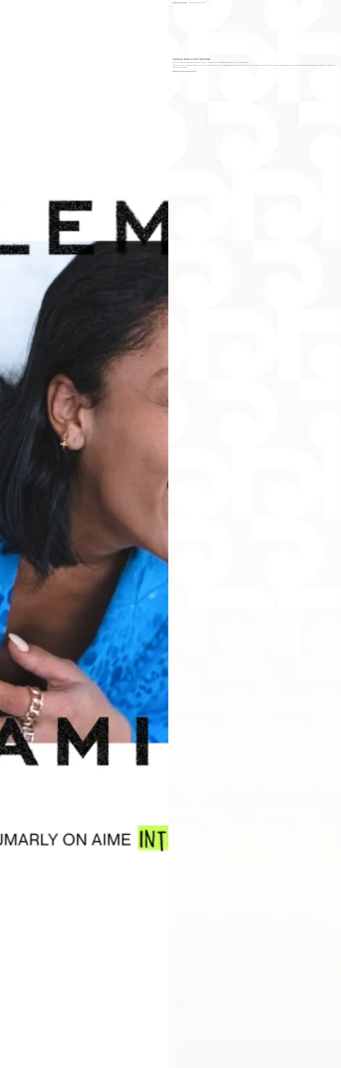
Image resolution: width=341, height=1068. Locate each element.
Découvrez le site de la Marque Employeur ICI (184, 71)
